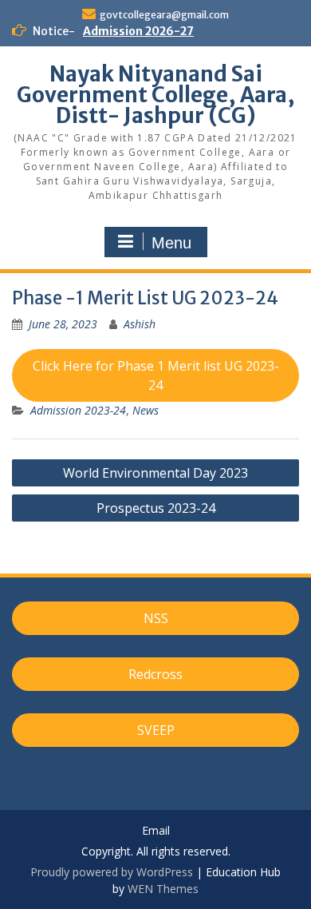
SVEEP (156, 730)
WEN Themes (163, 888)
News (145, 410)
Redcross (155, 674)
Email (156, 831)
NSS (156, 618)
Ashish (140, 323)
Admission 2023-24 (78, 410)
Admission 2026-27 (138, 31)
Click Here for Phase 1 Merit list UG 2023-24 (156, 375)
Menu (171, 243)
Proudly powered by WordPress (111, 871)
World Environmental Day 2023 (155, 473)
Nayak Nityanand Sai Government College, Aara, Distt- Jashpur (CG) (156, 95)
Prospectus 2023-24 (155, 508)
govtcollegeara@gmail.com (164, 15)
